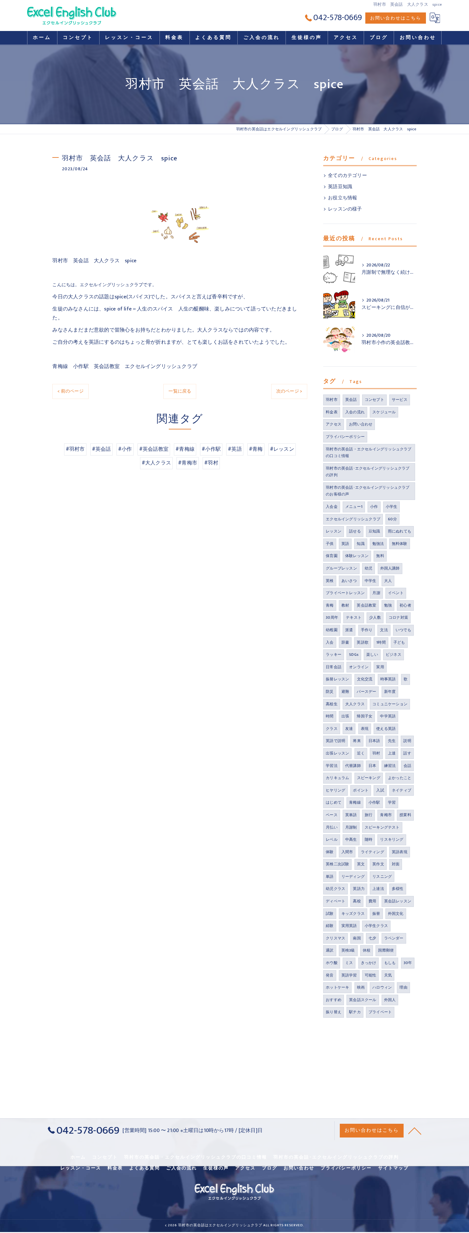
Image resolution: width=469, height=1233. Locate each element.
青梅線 (355, 802)
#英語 (235, 449)
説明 (407, 741)
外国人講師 (390, 568)
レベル (332, 839)
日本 (372, 765)
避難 (345, 691)
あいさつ (349, 581)
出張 (345, 716)
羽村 (376, 753)
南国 (357, 938)
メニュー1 (353, 506)
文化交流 (365, 679)
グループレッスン (341, 568)
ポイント (360, 790)
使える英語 (386, 728)
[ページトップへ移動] (414, 1130)
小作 (374, 506)
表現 (364, 728)
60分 (392, 519)
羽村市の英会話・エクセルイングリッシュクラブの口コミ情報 (368, 452)
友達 (349, 728)
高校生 (332, 704)
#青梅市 (187, 463)
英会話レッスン (397, 901)
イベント (396, 593)
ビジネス (393, 654)
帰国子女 (364, 716)
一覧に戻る (179, 391)
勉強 (388, 605)
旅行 (368, 815)
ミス (349, 963)
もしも (390, 963)
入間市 (347, 852)
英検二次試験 (337, 864)
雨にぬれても (399, 531)
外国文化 (396, 913)
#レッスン (282, 449)
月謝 (376, 593)
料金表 (332, 412)
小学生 (392, 506)
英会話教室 (366, 605)
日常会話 (333, 667)
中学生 (370, 581)
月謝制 (351, 827)
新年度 (390, 691)
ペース (332, 815)
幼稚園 (332, 630)
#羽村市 (75, 449)
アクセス (333, 424)
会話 (407, 765)
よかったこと (399, 778)
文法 (384, 630)
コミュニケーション (389, 704)
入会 (329, 642)
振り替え (333, 1012)
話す (407, 753)
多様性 (398, 888)
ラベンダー (394, 938)
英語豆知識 (340, 187)
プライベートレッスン (345, 593)
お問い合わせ (360, 424)
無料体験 (399, 543)
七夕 (372, 938)
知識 (360, 543)
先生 (392, 741)
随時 (368, 839)
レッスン (333, 531)
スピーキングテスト (382, 827)
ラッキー (333, 654)
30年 (408, 963)
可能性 (370, 975)
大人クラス (355, 704)
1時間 (381, 642)
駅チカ (355, 1012)
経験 (329, 926)
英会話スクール (362, 1000)
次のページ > (289, 391)
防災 (329, 691)
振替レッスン (337, 679)
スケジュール (384, 412)
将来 (357, 741)
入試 (380, 790)
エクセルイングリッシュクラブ (353, 519)
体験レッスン (356, 556)
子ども (399, 642)
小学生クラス (376, 926)
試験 (329, 913)
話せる (355, 531)
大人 (388, 581)
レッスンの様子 (345, 209)
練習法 (390, 765)
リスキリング (391, 839)
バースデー (366, 691)
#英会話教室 (153, 449)
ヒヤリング (335, 790)
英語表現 (399, 852)
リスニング (382, 876)
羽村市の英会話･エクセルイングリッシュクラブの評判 (367, 472)
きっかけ (368, 963)
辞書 (345, 642)
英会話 (351, 399)
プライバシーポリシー (345, 436)
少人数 (375, 617)
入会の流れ (355, 412)
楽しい (372, 654)
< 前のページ (70, 391)
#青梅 (256, 449)
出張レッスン (337, 753)
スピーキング (368, 778)
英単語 (351, 815)
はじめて (333, 802)
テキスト (353, 617)
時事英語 (388, 679)
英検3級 (348, 950)
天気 (388, 975)
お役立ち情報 (342, 198)
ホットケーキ (337, 987)
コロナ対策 (398, 617)
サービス (399, 399)
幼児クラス (335, 888)
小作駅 (374, 802)
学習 (392, 802)
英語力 (359, 888)
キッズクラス (353, 913)
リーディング (353, 876)
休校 (366, 950)
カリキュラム (337, 778)
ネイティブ (401, 790)
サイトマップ (393, 1168)
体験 (329, 852)
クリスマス (335, 938)
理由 (403, 987)
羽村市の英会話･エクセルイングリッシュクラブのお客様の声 (367, 491)
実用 (380, 667)
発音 (329, 975)
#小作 (125, 449)
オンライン (358, 667)
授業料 (405, 815)
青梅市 (386, 815)
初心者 (405, 605)
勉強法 (378, 543)
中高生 (351, 839)
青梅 (329, 605)
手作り (367, 630)
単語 (329, 876)
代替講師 (353, 765)
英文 (361, 864)
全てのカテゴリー (347, 176)
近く (361, 753)
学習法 (332, 765)
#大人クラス (156, 463)
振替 (376, 913)
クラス (332, 728)
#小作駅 (211, 449)
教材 (345, 605)
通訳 (329, 950)
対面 (395, 864)
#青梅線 (185, 449)
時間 (329, 716)
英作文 (378, 864)
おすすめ (333, 1000)
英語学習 (349, 975)
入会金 (332, 506)
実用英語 (349, 926)
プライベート (380, 1012)
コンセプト (374, 399)
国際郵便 (386, 950)
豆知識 (374, 531)
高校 (357, 901)
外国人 (390, 1000)
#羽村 (211, 463)
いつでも (403, 630)
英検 (329, 581)
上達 (392, 753)
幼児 (368, 568)
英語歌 (362, 642)
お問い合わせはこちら (395, 18)
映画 (361, 987)
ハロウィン (382, 987)
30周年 (332, 617)
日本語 (374, 741)
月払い (332, 827)
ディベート (335, 901)
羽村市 (332, 399)
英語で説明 (335, 741)
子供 (329, 543)
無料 (380, 556)
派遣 (349, 630)
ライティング (372, 852)
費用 (372, 901)
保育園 (332, 556)
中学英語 (388, 716)
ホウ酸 (332, 963)
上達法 (378, 888)
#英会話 (101, 449)
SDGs (354, 654)
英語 (345, 543)
